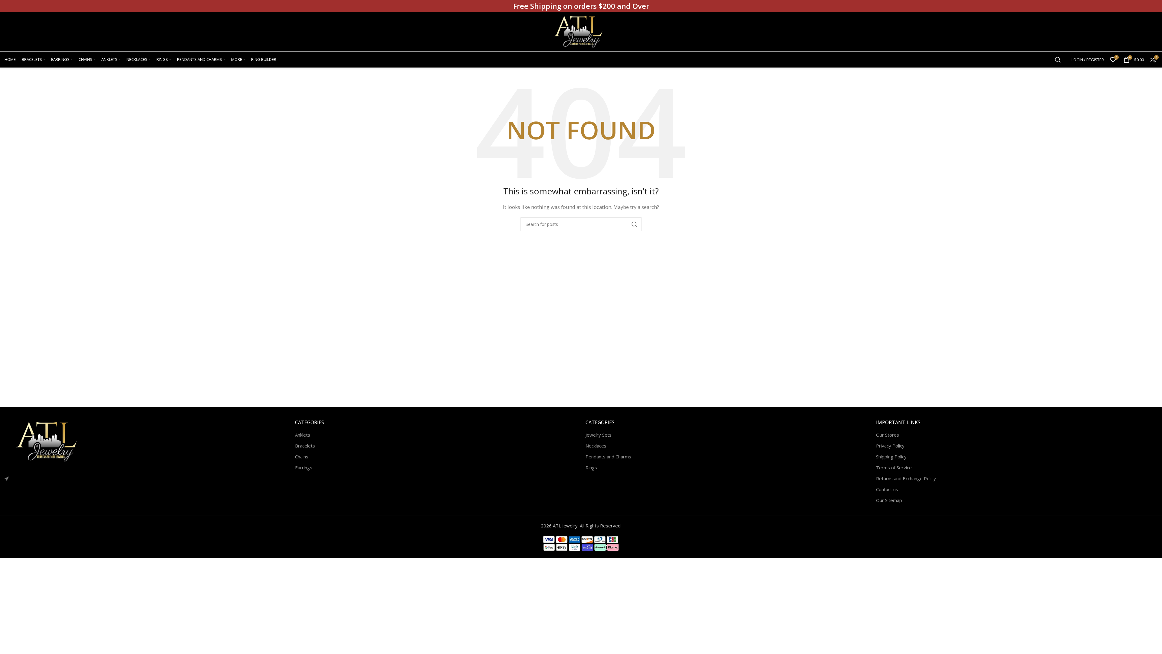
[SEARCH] (635, 224)
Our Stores (887, 435)
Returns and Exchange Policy (906, 478)
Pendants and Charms (608, 457)
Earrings (303, 467)
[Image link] (50, 441)
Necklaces (596, 446)
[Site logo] (581, 31)
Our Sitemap (889, 500)
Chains (301, 457)
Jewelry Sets (599, 435)
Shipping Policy (891, 457)
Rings (591, 467)
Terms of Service (894, 467)
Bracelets (305, 446)
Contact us (887, 489)
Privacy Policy (890, 446)
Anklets (302, 435)
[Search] (1058, 60)
